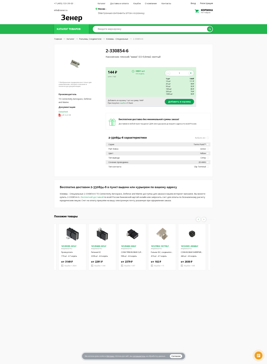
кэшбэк (122, 103)
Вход (193, 3)
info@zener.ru (60, 10)
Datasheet (65, 113)
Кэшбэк (137, 3)
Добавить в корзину (179, 101)
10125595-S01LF (68, 246)
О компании (151, 3)
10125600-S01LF (98, 246)
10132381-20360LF (189, 246)
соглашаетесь (139, 356)
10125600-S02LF (128, 246)
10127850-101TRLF (160, 246)
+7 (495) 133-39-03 (63, 3)
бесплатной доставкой (92, 197)
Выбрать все (200, 138)
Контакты (166, 3)
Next (204, 219)
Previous (198, 219)
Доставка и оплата (119, 3)
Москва (101, 9)
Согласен (176, 356)
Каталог (101, 3)
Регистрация (206, 3)
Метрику (110, 356)
